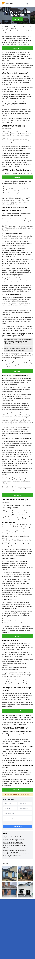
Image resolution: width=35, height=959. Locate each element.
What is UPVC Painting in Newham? (14, 840)
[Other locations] (27, 3)
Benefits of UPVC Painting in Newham (14, 850)
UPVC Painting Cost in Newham (13, 842)
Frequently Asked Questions (12, 856)
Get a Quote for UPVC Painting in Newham (16, 853)
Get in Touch (17, 48)
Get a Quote (17, 177)
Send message (17, 827)
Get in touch (18, 19)
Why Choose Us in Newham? (12, 837)
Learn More (17, 371)
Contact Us (17, 495)
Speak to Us (17, 711)
